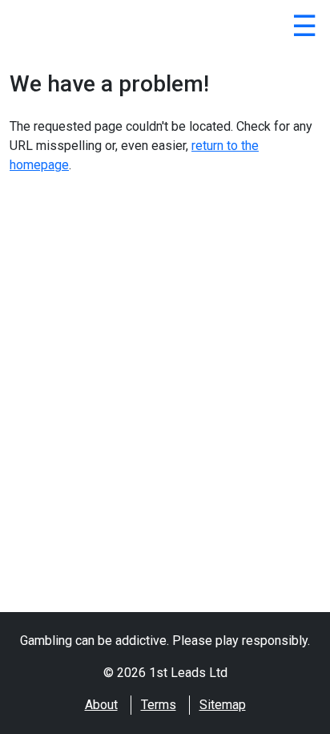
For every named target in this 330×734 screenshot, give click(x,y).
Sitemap (222, 704)
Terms (158, 704)
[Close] (304, 29)
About (101, 704)
